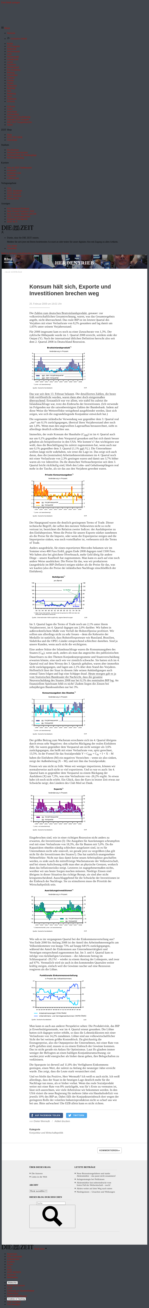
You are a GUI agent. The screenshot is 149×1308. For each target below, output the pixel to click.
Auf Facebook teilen (47, 1115)
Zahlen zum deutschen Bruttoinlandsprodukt (60, 313)
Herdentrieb (74, 262)
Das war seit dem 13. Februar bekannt (51, 393)
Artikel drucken (62, 1121)
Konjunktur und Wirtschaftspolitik (46, 1133)
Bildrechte (12, 1283)
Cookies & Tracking (16, 1299)
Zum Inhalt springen (10, 2)
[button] (5, 28)
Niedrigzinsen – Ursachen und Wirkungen (96, 1192)
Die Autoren (37, 1173)
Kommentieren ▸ (109, 1150)
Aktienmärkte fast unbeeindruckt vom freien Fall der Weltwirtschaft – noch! (94, 1183)
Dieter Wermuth (42, 1121)
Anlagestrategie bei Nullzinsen (90, 1179)
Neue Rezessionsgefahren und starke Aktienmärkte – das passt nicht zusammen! (96, 1174)
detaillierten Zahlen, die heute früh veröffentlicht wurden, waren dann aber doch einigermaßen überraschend (72, 397)
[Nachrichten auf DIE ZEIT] (17, 229)
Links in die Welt (39, 1177)
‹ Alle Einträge (13, 272)
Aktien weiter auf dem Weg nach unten (94, 1188)
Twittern (78, 1115)
